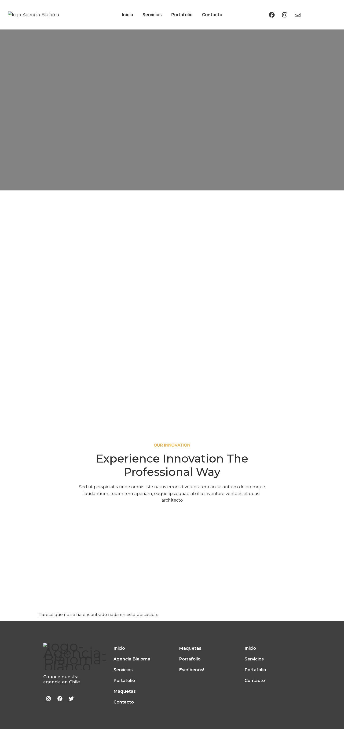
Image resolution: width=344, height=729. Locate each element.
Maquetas (124, 691)
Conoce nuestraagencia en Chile (61, 679)
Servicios (152, 14)
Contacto (212, 14)
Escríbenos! (191, 669)
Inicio (127, 14)
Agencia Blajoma (131, 659)
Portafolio (182, 14)
